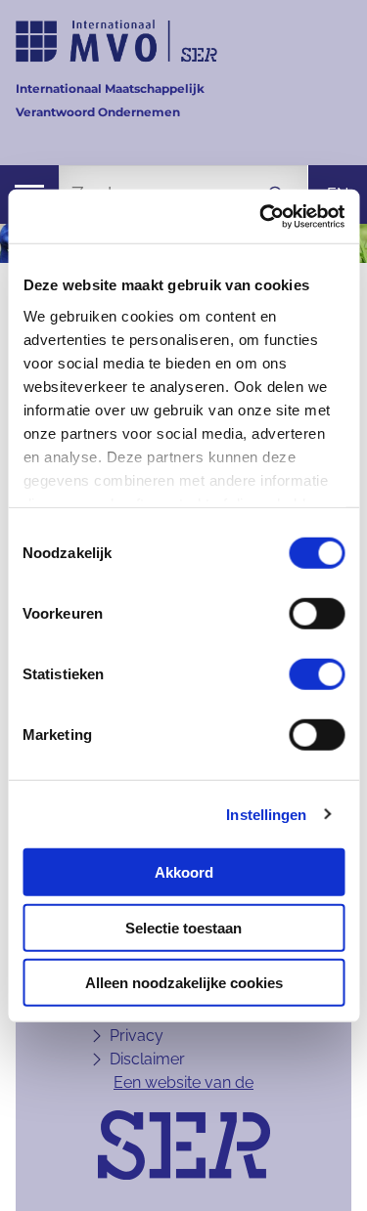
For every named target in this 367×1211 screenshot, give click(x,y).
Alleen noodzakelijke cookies (184, 982)
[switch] (316, 613)
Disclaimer (147, 1059)
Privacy (136, 1035)
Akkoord (184, 872)
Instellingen (266, 813)
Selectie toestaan (183, 927)
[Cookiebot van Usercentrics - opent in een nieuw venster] (261, 216)
